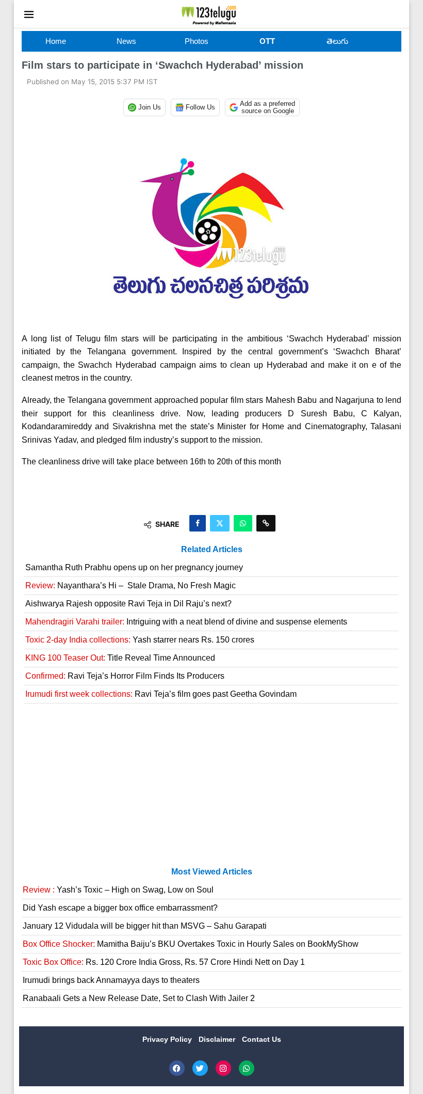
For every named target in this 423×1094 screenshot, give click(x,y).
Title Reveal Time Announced (120, 657)
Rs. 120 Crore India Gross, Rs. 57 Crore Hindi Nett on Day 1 (164, 962)
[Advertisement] (211, 789)
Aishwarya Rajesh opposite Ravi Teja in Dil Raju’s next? (128, 603)
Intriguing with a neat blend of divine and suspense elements (186, 621)
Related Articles (211, 549)
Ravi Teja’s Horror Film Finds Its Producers (124, 675)
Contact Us (261, 1039)
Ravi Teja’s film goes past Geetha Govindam (161, 694)
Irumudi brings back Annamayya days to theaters (111, 980)
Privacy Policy (168, 1039)
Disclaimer (218, 1039)
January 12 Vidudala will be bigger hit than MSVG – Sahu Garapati (145, 925)
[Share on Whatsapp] (243, 523)
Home (55, 41)
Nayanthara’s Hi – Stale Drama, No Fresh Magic (130, 585)
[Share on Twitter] (220, 523)
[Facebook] (177, 1068)
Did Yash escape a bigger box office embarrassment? (120, 907)
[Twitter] (200, 1068)
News (126, 41)
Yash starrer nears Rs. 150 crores (139, 639)
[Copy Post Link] (265, 523)
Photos (196, 41)
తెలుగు (337, 41)
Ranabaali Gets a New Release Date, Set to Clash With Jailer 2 (139, 998)
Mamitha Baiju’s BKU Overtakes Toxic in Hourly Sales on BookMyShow (191, 944)
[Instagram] (223, 1068)
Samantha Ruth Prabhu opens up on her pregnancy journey (134, 567)
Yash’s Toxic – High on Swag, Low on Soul (118, 889)
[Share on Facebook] (197, 523)
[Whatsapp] (246, 1068)
